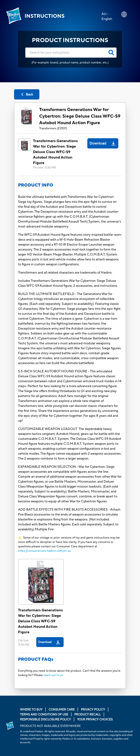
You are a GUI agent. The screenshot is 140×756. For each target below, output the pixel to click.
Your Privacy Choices (95, 719)
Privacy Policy (93, 709)
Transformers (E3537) (53, 128)
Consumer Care (62, 709)
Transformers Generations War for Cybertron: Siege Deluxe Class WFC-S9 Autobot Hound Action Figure (79, 116)
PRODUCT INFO (35, 185)
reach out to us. (53, 675)
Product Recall (87, 714)
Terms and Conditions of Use (44, 714)
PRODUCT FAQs (35, 659)
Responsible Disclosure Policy (45, 719)
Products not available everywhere (50, 726)
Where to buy (31, 709)
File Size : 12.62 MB (44, 167)
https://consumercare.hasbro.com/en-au (44, 551)
